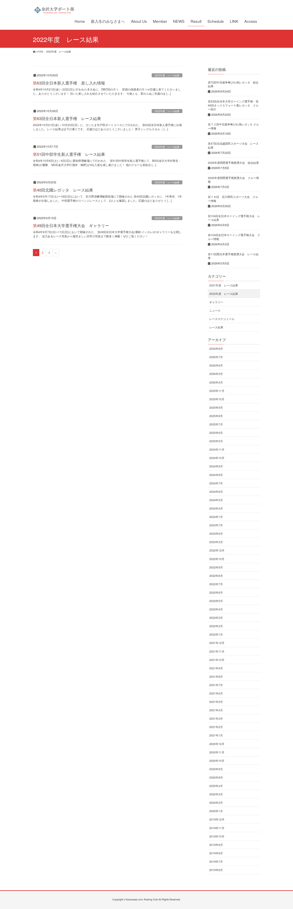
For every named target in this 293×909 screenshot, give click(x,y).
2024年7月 (216, 483)
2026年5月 (216, 374)
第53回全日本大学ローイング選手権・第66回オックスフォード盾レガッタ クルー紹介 (233, 105)
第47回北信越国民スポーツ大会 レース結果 (233, 145)
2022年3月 (216, 618)
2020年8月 (216, 777)
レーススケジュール (221, 319)
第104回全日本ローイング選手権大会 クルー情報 (234, 237)
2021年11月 (216, 651)
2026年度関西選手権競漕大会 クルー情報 (233, 180)
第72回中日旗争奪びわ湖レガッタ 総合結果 (233, 84)
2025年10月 (216, 399)
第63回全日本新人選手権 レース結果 (67, 118)
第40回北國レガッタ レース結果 (63, 190)
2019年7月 (216, 861)
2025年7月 (216, 424)
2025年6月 (216, 433)
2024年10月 (216, 458)
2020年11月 (216, 752)
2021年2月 (216, 727)
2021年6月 (216, 693)
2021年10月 (216, 660)
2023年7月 (216, 525)
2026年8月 (216, 349)
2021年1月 (216, 735)
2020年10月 (216, 761)
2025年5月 (216, 441)
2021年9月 (216, 668)
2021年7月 (216, 685)
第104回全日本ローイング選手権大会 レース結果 (234, 218)
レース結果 (216, 327)
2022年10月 (216, 559)
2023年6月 (216, 533)
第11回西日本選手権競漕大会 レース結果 (233, 256)
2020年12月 (216, 744)
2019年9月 (216, 845)
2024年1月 (216, 517)
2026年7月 (216, 357)
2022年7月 (216, 584)
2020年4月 (216, 786)
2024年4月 (216, 508)
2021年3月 (216, 718)
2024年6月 (216, 492)
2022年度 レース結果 (167, 75)
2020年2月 (216, 803)
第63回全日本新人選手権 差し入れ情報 (69, 83)
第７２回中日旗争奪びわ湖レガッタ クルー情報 (233, 126)
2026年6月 (216, 365)
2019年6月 (216, 870)
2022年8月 (216, 576)
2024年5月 (216, 500)
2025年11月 (216, 391)
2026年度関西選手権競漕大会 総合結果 (233, 163)
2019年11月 (216, 828)
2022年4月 (216, 609)
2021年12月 (216, 643)
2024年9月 (216, 466)
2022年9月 (216, 567)
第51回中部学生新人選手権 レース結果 (69, 154)
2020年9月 (216, 769)
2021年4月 (216, 710)
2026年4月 (216, 382)
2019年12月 (216, 819)
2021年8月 (216, 677)
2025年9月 (216, 407)
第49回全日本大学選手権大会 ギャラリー (71, 225)
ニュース (214, 310)
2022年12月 (216, 550)
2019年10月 (216, 836)
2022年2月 (216, 626)
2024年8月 (216, 475)
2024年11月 (216, 449)
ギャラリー (216, 302)
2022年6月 (216, 592)
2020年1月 (216, 811)
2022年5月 (216, 601)
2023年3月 (216, 542)
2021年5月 (216, 702)
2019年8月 (216, 853)
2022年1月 (216, 634)
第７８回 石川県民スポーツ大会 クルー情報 (233, 199)
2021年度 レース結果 (223, 285)
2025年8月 (216, 416)
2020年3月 (216, 794)
